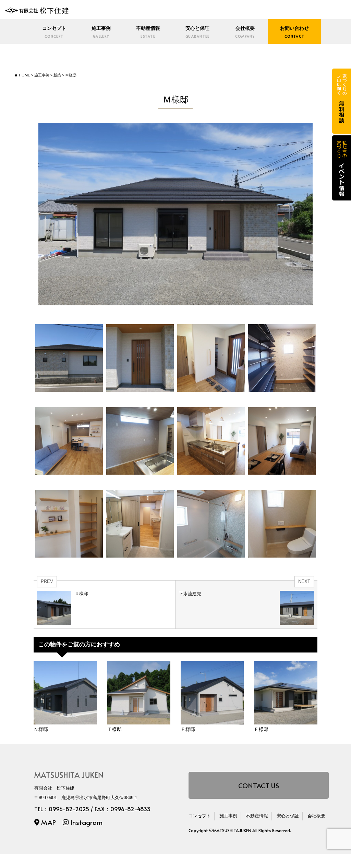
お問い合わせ (294, 32)
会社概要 (245, 32)
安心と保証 (197, 32)
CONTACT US (258, 785)
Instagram (85, 822)
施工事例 (101, 32)
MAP (47, 822)
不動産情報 (148, 32)
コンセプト (54, 32)
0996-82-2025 (69, 809)
